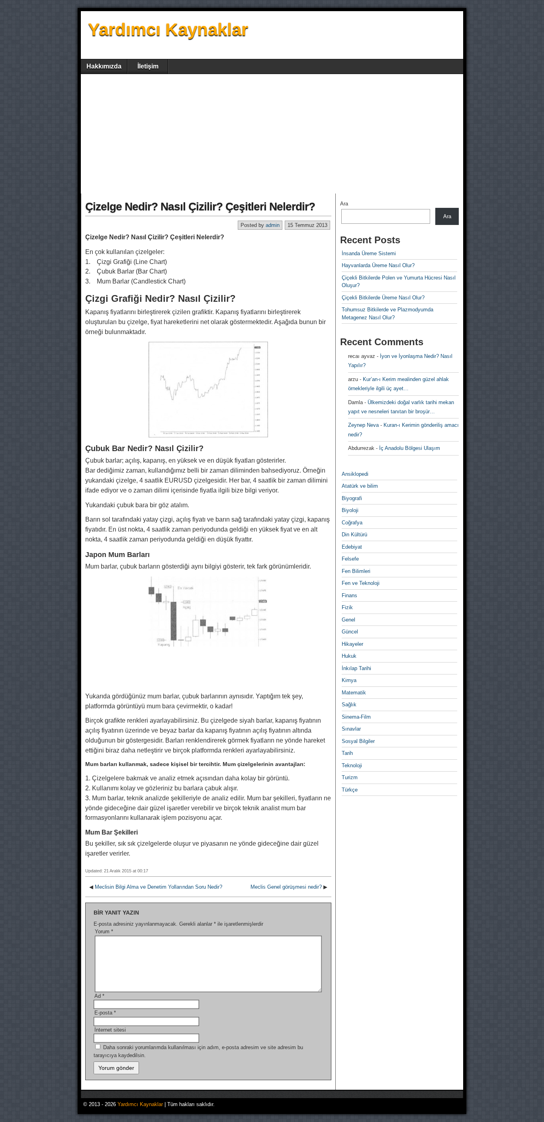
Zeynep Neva (363, 425)
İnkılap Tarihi (356, 668)
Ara (344, 204)
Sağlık (349, 705)
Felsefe (350, 559)
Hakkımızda (103, 66)
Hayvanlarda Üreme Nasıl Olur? (378, 265)
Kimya (349, 680)
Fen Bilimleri (356, 571)
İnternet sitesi (110, 1030)
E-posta (105, 1013)
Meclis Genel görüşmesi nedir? (286, 887)
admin (273, 225)
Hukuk (349, 656)
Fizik (347, 607)
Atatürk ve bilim (360, 486)
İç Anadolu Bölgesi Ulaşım (409, 448)
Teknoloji (352, 765)
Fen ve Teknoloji (361, 583)
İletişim (148, 66)
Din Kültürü (354, 535)
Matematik (354, 693)
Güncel (350, 632)
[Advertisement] (272, 134)
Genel (348, 620)
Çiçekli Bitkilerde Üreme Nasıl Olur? (383, 298)
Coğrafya (352, 523)
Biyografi (352, 498)
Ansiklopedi (355, 474)
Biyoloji (350, 510)
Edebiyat (352, 547)
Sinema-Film (356, 717)
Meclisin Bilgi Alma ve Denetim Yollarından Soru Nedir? (158, 887)
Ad (99, 996)
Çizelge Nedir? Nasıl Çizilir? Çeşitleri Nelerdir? (200, 206)
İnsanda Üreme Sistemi (369, 253)
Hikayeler (352, 644)
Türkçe (350, 790)
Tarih (347, 753)
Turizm (350, 777)
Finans (349, 595)
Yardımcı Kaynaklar (168, 29)
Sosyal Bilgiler (358, 741)
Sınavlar (351, 729)
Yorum (104, 931)
